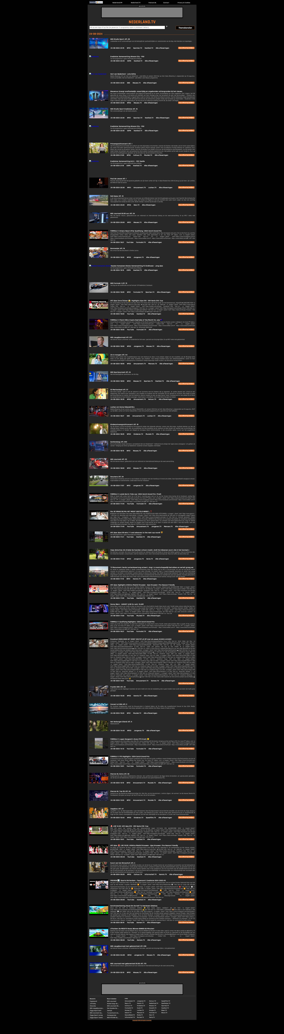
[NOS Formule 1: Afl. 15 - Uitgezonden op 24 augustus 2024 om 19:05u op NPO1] (98, 292)
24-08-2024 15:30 (117, 696)
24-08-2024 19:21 (117, 242)
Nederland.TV (135, 3)
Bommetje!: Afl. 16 (117, 248)
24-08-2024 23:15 (117, 48)
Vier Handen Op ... (112, 1008)
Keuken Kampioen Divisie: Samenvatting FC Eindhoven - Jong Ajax (137, 266)
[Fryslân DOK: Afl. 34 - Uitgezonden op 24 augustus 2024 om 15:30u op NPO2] (98, 696)
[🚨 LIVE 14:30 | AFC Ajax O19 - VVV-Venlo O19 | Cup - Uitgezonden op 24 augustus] (98, 835)
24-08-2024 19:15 (117, 270)
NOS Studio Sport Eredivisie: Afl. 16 (124, 109)
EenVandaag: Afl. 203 (118, 442)
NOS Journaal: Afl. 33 (118, 459)
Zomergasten (111, 1015)
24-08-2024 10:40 (117, 818)
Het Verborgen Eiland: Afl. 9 (121, 722)
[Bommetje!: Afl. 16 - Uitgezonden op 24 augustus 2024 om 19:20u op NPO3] (98, 257)
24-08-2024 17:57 (117, 485)
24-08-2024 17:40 (117, 559)
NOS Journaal (111, 1001)
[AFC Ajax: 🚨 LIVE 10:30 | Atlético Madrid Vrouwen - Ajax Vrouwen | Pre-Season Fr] (98, 854)
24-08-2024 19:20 (117, 257)
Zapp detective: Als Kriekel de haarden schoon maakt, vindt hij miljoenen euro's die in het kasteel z (149, 550)
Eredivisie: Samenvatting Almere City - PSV (127, 56)
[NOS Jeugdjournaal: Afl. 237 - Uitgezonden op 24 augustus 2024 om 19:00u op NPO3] (98, 346)
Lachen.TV (152, 187)
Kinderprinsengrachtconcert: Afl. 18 (124, 424)
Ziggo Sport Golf (95, 1011)
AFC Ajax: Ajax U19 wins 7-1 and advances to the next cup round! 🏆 (136, 532)
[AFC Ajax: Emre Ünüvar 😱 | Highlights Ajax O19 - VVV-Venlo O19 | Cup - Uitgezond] (98, 309)
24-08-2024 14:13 (117, 749)
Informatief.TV (150, 874)
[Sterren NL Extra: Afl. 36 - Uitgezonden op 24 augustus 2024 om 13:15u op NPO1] (98, 783)
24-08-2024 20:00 (118, 222)
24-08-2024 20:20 (117, 205)
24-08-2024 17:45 (117, 504)
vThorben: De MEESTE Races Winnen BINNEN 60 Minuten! (132, 929)
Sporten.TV (137, 48)
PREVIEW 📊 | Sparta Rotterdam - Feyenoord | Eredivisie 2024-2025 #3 (138, 880)
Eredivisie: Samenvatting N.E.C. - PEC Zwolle (127, 161)
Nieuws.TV (137, 83)
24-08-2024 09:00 (118, 900)
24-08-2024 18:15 (117, 451)
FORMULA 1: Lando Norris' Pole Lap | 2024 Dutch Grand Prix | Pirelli (135, 494)
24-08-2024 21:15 (117, 165)
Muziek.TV (148, 155)
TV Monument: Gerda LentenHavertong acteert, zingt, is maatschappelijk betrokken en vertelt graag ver (151, 567)
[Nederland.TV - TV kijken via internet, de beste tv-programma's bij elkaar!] (104, 3)
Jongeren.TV (139, 257)
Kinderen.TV (138, 434)
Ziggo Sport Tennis (96, 1018)
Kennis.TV (137, 579)
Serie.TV (149, 559)
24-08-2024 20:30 (118, 187)
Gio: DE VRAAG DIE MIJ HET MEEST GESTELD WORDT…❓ (131, 511)
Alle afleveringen (162, 48)
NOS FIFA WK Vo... (112, 1018)
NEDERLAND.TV (142, 22)
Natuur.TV (152, 399)
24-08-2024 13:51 (117, 766)
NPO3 (129, 257)
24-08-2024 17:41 (117, 537)
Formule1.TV (141, 242)
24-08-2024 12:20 (117, 800)
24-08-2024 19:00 (117, 314)
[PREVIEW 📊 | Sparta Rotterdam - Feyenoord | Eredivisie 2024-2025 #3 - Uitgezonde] (98, 889)
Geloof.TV (128, 1013)
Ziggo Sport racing (96, 1015)
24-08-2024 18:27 (117, 416)
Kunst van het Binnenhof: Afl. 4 (122, 863)
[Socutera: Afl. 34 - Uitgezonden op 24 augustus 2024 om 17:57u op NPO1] (98, 485)
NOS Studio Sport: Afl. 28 (120, 39)
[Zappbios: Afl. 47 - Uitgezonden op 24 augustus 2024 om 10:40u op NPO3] (98, 818)
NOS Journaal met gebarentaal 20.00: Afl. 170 (128, 963)
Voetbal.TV (149, 48)
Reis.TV (136, 205)
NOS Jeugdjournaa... (97, 1008)
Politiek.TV (153, 1013)
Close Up (93, 1006)
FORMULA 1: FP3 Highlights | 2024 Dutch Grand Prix (129, 756)
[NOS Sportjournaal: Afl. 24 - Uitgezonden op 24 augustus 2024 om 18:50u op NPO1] (98, 381)
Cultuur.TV (137, 155)
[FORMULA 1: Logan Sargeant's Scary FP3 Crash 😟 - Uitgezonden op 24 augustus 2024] (98, 748)
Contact (166, 3)
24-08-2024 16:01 (117, 681)
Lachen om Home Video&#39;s (122, 407)
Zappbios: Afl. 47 (117, 809)
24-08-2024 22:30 (117, 103)
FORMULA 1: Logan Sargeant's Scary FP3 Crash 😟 (129, 739)
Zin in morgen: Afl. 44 (118, 355)
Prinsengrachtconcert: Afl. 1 (121, 144)
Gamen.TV (155, 681)
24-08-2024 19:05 (117, 292)
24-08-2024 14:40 (118, 730)
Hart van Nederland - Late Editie (123, 74)
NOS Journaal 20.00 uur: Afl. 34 (122, 213)
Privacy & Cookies (184, 3)
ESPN (129, 61)
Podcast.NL (152, 3)
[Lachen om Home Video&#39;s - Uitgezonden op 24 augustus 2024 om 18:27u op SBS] (98, 416)
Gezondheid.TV (130, 1015)
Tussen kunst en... (113, 1013)
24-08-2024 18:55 (117, 364)
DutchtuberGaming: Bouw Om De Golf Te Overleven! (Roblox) (133, 906)
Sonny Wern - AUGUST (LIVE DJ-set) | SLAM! (127, 604)
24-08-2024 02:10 (117, 972)
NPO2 (129, 103)
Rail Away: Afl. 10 (116, 196)
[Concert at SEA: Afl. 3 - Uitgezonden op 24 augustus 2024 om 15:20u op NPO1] (98, 713)
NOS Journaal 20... (113, 1006)
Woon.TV (164, 1013)
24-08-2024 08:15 (117, 922)
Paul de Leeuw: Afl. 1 (118, 179)
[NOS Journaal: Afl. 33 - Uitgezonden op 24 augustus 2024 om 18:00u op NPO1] (98, 468)
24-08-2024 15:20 (117, 713)
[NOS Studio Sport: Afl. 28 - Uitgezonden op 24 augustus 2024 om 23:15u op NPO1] (98, 48)
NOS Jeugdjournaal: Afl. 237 (121, 337)
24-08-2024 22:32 (117, 83)
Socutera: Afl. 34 (117, 477)
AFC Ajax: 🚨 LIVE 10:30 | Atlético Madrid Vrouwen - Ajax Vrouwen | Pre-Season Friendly (144, 845)
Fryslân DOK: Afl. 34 (118, 687)
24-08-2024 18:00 (117, 468)
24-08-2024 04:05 (118, 955)
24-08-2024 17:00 (117, 598)
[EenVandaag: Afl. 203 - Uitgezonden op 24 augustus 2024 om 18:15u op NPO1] (98, 451)
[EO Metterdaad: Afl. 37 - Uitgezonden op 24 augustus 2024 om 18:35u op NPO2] (98, 398)
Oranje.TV (152, 1010)
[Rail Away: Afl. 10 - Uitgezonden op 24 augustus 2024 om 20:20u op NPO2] (98, 205)
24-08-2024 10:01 (117, 839)
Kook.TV (139, 1008)
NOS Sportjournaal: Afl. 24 (120, 372)
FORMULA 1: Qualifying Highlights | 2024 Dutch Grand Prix (132, 622)
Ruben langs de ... (113, 1004)
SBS (128, 83)
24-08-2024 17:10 (117, 579)
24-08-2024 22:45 (118, 61)
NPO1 (129, 48)
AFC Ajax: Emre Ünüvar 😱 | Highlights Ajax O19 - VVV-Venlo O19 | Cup (136, 301)
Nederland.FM (117, 3)
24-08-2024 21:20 (117, 155)
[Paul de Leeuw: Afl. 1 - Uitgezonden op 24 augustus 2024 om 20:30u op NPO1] (98, 187)
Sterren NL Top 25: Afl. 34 (120, 791)
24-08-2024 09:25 (118, 874)
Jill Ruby (93, 1004)
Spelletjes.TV (165, 1003)
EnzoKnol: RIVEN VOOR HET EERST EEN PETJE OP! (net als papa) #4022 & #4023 (140, 639)
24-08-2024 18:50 (117, 381)
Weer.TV (164, 1010)
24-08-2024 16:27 (117, 631)
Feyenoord (93, 1001)
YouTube (130, 242)
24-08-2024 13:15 (117, 783)
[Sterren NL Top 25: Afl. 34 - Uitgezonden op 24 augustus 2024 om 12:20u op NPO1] (98, 800)
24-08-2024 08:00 (118, 940)
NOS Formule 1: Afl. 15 (118, 283)
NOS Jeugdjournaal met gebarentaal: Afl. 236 (128, 946)
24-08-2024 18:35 (117, 399)
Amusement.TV (140, 187)
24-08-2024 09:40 (118, 857)
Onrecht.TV (152, 1008)
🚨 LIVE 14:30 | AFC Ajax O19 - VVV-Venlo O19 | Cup (129, 826)
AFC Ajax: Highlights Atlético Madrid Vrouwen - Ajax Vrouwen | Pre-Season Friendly (142, 585)
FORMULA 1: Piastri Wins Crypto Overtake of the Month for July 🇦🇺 (136, 320)
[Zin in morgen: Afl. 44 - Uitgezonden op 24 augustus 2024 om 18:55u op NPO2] (98, 364)
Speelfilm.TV (151, 818)
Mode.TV (140, 1015)
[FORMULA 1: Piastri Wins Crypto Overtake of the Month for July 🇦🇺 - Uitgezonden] (98, 329)
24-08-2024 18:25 (117, 434)
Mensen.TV (152, 364)
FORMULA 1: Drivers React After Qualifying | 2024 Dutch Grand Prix (136, 231)
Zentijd (109, 1011)
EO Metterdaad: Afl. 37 (119, 390)
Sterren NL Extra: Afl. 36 (119, 774)
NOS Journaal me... (96, 1013)
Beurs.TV (128, 1003)
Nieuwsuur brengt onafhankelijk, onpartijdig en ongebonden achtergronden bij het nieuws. (146, 91)
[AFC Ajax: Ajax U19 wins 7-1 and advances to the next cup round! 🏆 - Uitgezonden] (98, 541)
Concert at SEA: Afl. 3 (118, 704)
